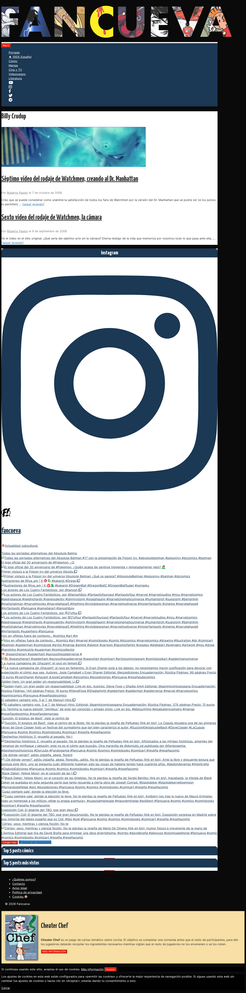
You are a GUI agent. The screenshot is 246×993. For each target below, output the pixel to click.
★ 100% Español (20, 57)
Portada (14, 52)
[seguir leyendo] (33, 204)
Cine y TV (15, 70)
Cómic (13, 61)
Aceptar (110, 969)
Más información (92, 969)
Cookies (18, 896)
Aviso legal (19, 888)
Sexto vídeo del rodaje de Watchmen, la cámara (51, 217)
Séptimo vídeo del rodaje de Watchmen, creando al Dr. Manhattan (69, 179)
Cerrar (5, 988)
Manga (13, 65)
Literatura (15, 78)
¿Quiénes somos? (24, 879)
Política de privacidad (27, 892)
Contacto (18, 884)
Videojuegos (17, 74)
